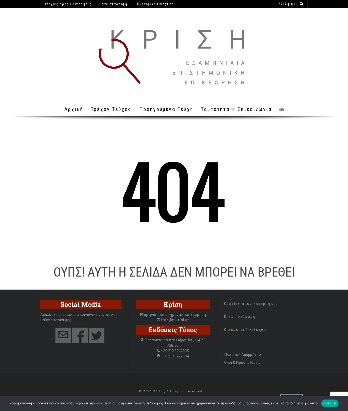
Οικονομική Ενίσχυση (246, 330)
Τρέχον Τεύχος (111, 109)
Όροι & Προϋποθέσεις (242, 362)
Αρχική (73, 109)
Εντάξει (330, 403)
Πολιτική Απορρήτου (242, 354)
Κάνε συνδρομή (240, 317)
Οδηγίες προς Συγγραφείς (251, 304)
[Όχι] (341, 403)
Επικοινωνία (254, 109)
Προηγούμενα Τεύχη (166, 109)
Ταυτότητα (215, 109)
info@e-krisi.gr (175, 319)
